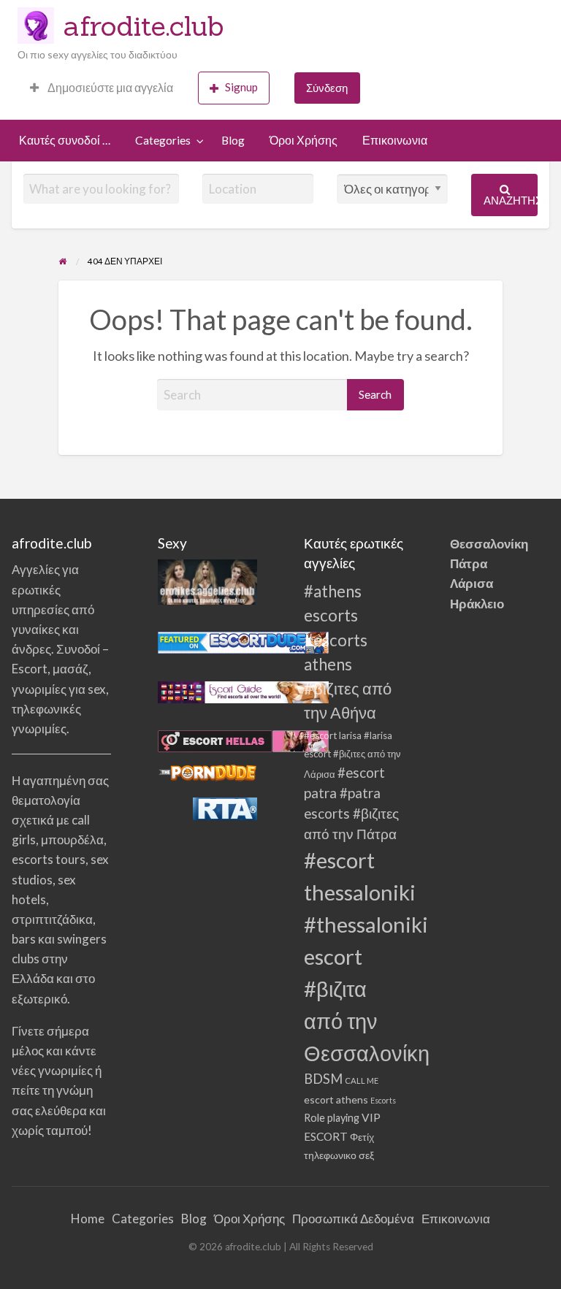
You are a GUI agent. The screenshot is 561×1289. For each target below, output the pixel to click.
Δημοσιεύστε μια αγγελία (109, 87)
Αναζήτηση (511, 200)
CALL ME (361, 1080)
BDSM (323, 1079)
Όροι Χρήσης (303, 140)
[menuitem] (102, 88)
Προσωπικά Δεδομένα (353, 1218)
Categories (163, 140)
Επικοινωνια (394, 140)
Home (87, 1218)
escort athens (336, 1099)
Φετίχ (362, 1137)
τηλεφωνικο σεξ (339, 1155)
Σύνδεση (327, 87)
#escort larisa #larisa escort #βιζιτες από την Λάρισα (352, 755)
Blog (233, 140)
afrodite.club (144, 25)
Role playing (331, 1118)
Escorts (383, 1100)
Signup (241, 86)
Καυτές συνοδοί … (64, 140)
